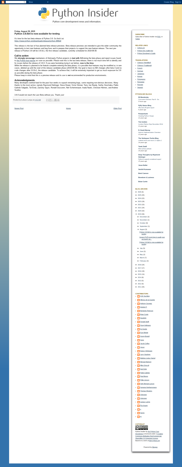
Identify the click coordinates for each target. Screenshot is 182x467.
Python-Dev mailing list (145, 51)
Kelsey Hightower (146, 351)
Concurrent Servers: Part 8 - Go (148, 99)
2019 (140, 214)
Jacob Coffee (144, 343)
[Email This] (47, 100)
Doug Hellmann (145, 325)
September (144, 226)
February (143, 261)
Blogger (155, 447)
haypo (142, 413)
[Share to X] (52, 100)
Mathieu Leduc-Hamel (147, 358)
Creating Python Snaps (146, 116)
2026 (140, 192)
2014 (140, 277)
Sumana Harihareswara (148, 387)
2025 (140, 195)
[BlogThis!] (50, 100)
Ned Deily (143, 369)
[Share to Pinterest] (58, 100)
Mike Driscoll (144, 365)
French (139, 68)
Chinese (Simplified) (144, 62)
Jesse (142, 347)
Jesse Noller (142, 165)
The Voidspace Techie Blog (148, 138)
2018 (140, 265)
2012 (140, 284)
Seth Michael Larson (147, 384)
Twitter (137, 39)
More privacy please (144, 148)
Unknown (143, 394)
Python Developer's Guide (146, 53)
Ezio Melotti (144, 332)
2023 (140, 201)
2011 (140, 287)
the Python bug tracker (26, 60)
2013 (140, 280)
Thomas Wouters (146, 391)
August (142, 229)
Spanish (140, 87)
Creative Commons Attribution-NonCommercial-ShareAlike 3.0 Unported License (149, 436)
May (141, 254)
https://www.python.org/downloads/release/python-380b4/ (38, 41)
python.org (141, 48)
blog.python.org (154, 440)
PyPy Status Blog (144, 105)
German (140, 71)
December (143, 217)
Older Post (117, 108)
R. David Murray (144, 130)
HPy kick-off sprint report (146, 107)
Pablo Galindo (145, 373)
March (142, 257)
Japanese (140, 74)
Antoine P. (143, 307)
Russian (140, 84)
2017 (140, 268)
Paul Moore (144, 376)
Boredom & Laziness (146, 177)
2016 (140, 271)
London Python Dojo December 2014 (150, 124)
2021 (140, 208)
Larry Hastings (145, 354)
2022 (140, 204)
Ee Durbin (143, 329)
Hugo (142, 340)
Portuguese (141, 79)
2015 (140, 274)
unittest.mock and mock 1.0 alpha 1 (150, 140)
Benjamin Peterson (146, 311)
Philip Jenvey (144, 380)
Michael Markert (145, 362)
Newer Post (19, 108)
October (143, 223)
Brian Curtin (142, 181)
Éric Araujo (144, 405)
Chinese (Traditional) (144, 65)
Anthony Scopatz (146, 303)
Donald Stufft (144, 321)
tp (140, 416)
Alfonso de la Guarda (147, 300)
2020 (140, 211)
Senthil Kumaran (144, 169)
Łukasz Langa (145, 402)
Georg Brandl (144, 336)
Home (68, 108)
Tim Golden (142, 122)
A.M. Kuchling (145, 296)
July (141, 248)
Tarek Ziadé (142, 146)
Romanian (140, 82)
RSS (158, 36)
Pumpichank (143, 114)
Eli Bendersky (143, 97)
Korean (139, 76)
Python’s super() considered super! (149, 159)
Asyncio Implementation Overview (149, 132)
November (143, 220)
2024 (140, 198)
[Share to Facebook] (55, 100)
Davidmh (143, 318)
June (142, 251)
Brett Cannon (143, 173)
